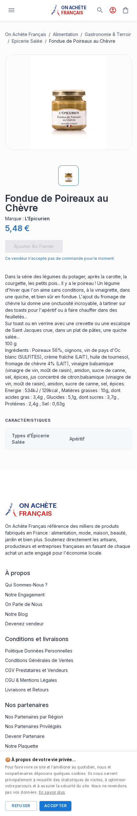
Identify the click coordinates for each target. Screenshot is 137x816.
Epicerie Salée (27, 41)
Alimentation (65, 34)
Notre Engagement (25, 594)
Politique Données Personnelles (38, 650)
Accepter (55, 805)
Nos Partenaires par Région (34, 716)
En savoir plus (52, 792)
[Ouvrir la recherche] (100, 10)
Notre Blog (16, 614)
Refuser (21, 805)
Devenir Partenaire (25, 736)
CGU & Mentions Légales (31, 680)
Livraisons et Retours (27, 689)
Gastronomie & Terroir (108, 34)
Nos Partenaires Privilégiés (33, 726)
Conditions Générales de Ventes (39, 660)
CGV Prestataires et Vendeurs (36, 670)
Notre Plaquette (21, 746)
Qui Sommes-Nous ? (26, 584)
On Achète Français (25, 34)
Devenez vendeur (24, 623)
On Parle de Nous (23, 604)
